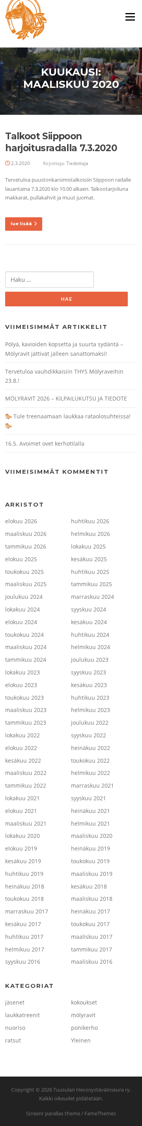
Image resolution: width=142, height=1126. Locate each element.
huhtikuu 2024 (90, 634)
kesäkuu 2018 (89, 886)
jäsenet (14, 1002)
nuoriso (15, 1027)
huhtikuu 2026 (90, 521)
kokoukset (84, 1002)
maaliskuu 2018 (91, 898)
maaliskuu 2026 (26, 533)
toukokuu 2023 (24, 697)
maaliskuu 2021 (26, 823)
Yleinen (81, 1040)
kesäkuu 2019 (23, 861)
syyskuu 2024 (88, 609)
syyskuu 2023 (88, 672)
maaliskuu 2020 (91, 835)
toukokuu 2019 (90, 861)
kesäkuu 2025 (89, 559)
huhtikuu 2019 (24, 873)
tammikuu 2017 (91, 949)
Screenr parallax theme (53, 1113)
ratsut (13, 1040)
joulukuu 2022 (89, 722)
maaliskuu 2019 (91, 873)
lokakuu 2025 (88, 546)
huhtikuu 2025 (90, 571)
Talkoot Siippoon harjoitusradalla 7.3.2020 (61, 142)
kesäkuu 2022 (23, 760)
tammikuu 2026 (25, 546)
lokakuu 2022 (22, 735)
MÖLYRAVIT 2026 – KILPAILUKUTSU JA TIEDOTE (66, 398)
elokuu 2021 (21, 811)
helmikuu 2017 (24, 949)
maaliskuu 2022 (26, 773)
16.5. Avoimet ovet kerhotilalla (44, 443)
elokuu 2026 (21, 521)
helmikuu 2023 (90, 710)
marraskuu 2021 (92, 785)
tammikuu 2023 (25, 722)
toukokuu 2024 (24, 634)
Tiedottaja (77, 163)
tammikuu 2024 (25, 659)
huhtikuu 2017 (24, 936)
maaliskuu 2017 (91, 936)
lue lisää (21, 223)
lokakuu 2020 (22, 835)
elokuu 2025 (21, 559)
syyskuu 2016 (22, 961)
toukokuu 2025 (24, 571)
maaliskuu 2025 (26, 584)
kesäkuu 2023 (89, 685)
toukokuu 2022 (90, 760)
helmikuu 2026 (90, 533)
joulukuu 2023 (89, 659)
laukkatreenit (22, 1015)
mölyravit (83, 1015)
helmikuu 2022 (90, 773)
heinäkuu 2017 (90, 911)
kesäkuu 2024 (89, 622)
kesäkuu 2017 (23, 924)
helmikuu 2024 (90, 647)
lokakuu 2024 (22, 609)
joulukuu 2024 (24, 596)
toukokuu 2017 (90, 924)
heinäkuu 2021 (90, 811)
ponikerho (84, 1027)
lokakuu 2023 (22, 672)
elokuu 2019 (21, 848)
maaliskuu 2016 (91, 961)
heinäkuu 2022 (90, 748)
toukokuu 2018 (24, 898)
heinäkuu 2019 (90, 848)
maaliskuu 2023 (26, 710)
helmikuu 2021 (90, 823)
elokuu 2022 (21, 748)
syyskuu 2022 (88, 735)
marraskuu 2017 (26, 911)
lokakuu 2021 (22, 798)
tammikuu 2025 (91, 584)
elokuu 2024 (21, 622)
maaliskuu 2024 (26, 647)
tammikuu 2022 (25, 785)
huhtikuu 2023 (90, 697)
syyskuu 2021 (88, 798)
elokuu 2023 (21, 685)
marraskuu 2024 (92, 596)
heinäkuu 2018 (24, 886)
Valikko (130, 16)
